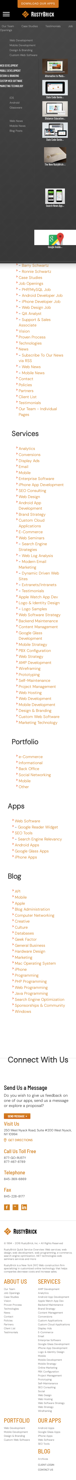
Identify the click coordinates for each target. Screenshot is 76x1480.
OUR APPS (49, 1420)
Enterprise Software (36, 478)
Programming (27, 975)
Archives (43, 1459)
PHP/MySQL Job (36, 289)
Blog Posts (16, 130)
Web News (16, 121)
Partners (26, 390)
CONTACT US (45, 1469)
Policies (25, 384)
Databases (24, 933)
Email (23, 466)
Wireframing (30, 668)
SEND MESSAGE (16, 1116)
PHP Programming (31, 981)
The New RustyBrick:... (55, 164)
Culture (21, 927)
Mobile (25, 472)
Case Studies (29, 26)
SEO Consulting (32, 490)
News (23, 349)
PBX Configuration (35, 650)
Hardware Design (30, 951)
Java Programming (31, 993)
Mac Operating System (35, 963)
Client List (28, 396)
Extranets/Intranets (39, 584)
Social (41, 1391)
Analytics (27, 448)
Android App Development (53, 1297)
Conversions (30, 454)
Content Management (38, 626)
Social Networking (35, 774)
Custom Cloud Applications (54, 1324)
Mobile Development (22, 45)
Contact (26, 378)
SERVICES (49, 1281)
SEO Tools (24, 833)
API (17, 891)
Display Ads (29, 460)
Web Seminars (31, 538)
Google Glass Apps (32, 851)
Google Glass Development (54, 1344)
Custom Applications (50, 1320)
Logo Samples (34, 608)
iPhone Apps (26, 857)
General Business (30, 945)
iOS (12, 97)
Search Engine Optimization (39, 999)
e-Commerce (31, 756)
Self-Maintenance (34, 680)
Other (24, 786)
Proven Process (32, 337)
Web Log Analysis (37, 555)
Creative (22, 921)
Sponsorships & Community (40, 1005)
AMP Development (35, 662)
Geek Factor (26, 939)
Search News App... (55, 205)
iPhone (21, 969)
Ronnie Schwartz (36, 271)
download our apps (38, 3)
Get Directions (20, 1140)
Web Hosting (30, 692)
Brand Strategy (32, 514)
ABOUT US (15, 1281)
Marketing (23, 957)
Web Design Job (36, 307)
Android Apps (27, 845)
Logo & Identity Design (39, 602)
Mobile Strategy (33, 644)
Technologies (30, 343)
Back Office (29, 768)
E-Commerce (31, 531)
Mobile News (18, 126)
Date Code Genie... (55, 97)
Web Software (27, 821)
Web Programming (31, 987)
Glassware (16, 107)
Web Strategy (31, 656)
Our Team (8, 26)
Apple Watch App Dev (38, 596)
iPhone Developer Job (41, 301)
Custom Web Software (23, 55)
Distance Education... (55, 118)
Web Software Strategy (40, 614)
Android (14, 102)
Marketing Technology (11, 86)
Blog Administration (32, 909)
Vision (24, 331)
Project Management (37, 686)
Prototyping (29, 674)
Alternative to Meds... (55, 76)
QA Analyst (32, 313)
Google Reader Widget (38, 827)
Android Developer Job (42, 295)
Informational (30, 762)
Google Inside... (55, 247)
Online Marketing (47, 1367)
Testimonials (53, 26)
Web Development (21, 40)
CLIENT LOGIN (46, 1464)
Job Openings (31, 283)
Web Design (29, 496)
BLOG (44, 1451)
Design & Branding (21, 50)
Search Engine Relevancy (40, 839)
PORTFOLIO (17, 1420)
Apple (20, 903)
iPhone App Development (41, 484)
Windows (23, 1011)
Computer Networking (34, 915)
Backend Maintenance (38, 620)
